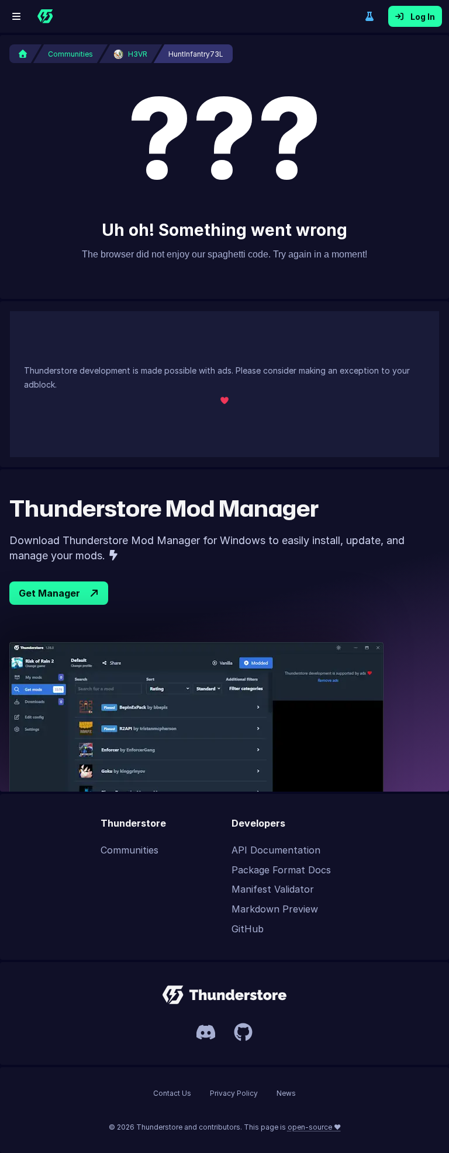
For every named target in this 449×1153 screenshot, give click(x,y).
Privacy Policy (234, 1093)
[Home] (45, 16)
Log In (422, 17)
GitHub (248, 929)
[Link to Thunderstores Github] (243, 1032)
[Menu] (16, 16)
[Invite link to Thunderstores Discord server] (205, 1032)
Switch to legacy (369, 16)
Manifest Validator (273, 889)
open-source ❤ (314, 1127)
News (286, 1093)
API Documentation (276, 850)
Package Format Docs (281, 870)
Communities (129, 850)
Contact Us (172, 1093)
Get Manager (49, 593)
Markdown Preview (275, 909)
